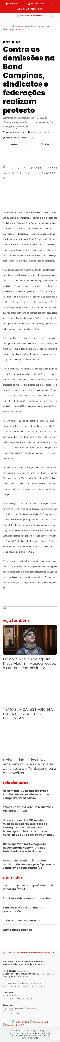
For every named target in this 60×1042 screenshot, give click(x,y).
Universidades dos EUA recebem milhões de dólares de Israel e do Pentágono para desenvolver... (29, 766)
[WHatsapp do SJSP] (13, 29)
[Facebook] (23, 21)
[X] (32, 21)
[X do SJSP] (21, 26)
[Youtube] (37, 21)
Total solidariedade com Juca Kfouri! (28, 898)
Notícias (12, 42)
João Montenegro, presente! (22, 920)
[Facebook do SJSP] (5, 26)
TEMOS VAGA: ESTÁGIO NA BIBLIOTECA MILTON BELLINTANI (28, 713)
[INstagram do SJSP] (9, 26)
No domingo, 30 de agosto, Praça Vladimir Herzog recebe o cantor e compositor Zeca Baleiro (26, 794)
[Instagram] (27, 21)
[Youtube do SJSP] (39, 26)
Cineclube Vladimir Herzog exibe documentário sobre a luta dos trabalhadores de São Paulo (24, 847)
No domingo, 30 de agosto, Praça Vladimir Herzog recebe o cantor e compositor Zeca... (29, 663)
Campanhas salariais (17, 930)
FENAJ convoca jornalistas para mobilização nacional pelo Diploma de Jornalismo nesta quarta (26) (29, 864)
